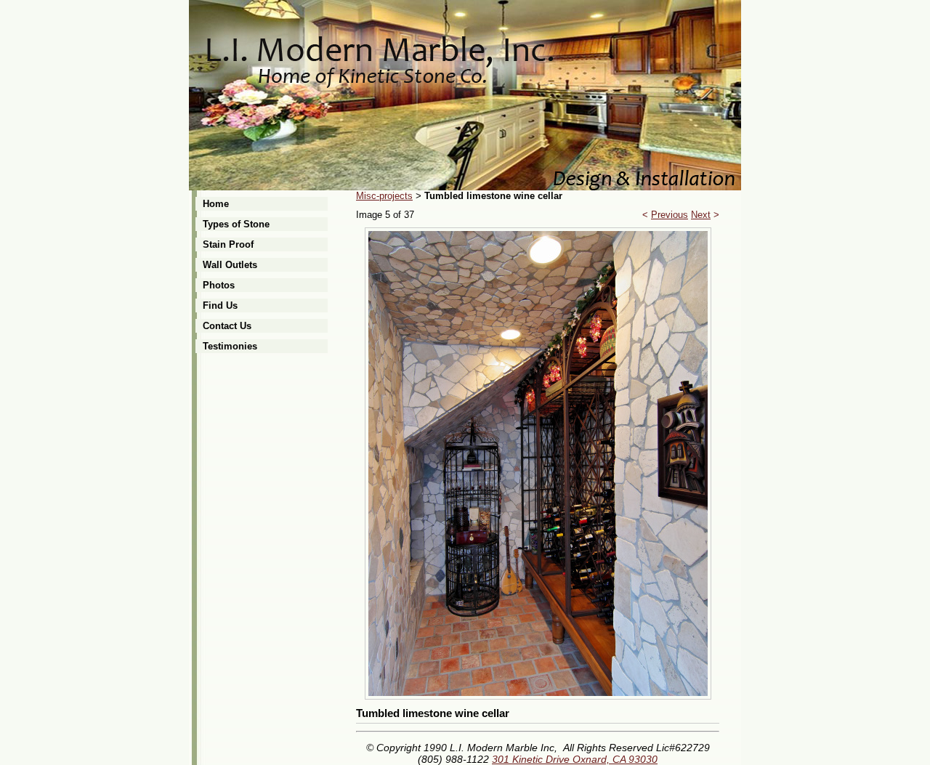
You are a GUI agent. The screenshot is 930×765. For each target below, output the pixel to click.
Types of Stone (236, 224)
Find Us (220, 305)
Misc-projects (384, 195)
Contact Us (227, 325)
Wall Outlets (230, 264)
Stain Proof (228, 244)
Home (216, 203)
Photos (219, 285)
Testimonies (230, 346)
